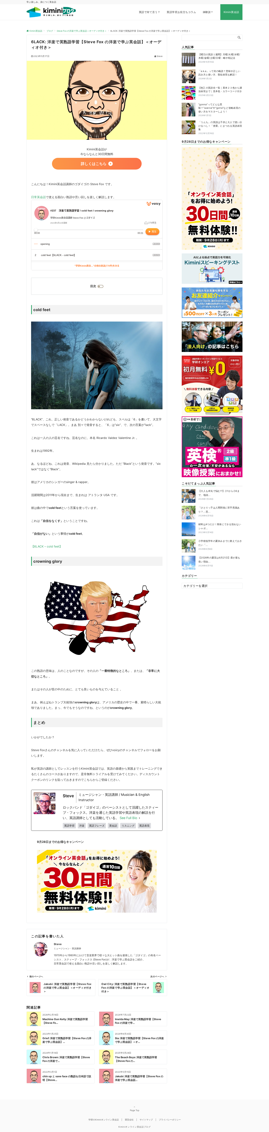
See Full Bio (128, 818)
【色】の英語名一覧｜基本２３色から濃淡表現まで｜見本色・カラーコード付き (220, 89)
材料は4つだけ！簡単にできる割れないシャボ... (219, 528)
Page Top (134, 1110)
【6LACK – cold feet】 (46, 546)
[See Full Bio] (139, 818)
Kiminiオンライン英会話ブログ (134, 1127)
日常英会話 (38, 197)
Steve (159, 56)
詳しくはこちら (94, 164)
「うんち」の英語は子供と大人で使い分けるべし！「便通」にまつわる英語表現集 (220, 126)
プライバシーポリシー (170, 1119)
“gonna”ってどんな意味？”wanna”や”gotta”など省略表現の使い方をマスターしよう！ (219, 108)
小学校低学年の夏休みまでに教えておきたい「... (220, 544)
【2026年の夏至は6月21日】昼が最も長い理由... (219, 561)
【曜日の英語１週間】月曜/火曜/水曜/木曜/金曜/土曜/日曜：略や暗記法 (219, 56)
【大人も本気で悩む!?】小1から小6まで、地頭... (219, 494)
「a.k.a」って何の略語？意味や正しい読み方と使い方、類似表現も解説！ (219, 73)
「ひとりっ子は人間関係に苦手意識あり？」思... (219, 511)
